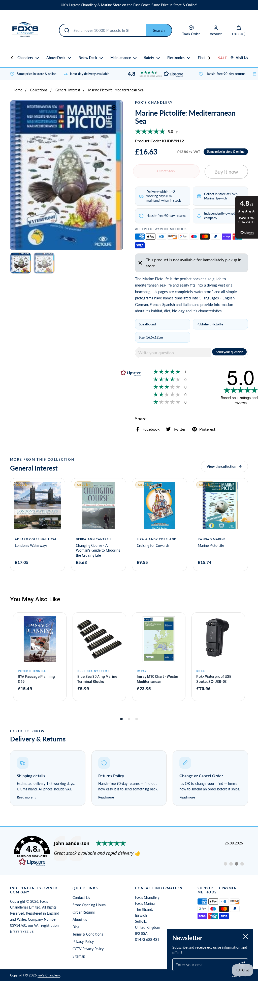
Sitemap (79, 956)
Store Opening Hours (89, 905)
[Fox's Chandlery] (25, 30)
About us (80, 919)
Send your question (229, 352)
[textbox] (174, 353)
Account (216, 34)
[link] (129, 851)
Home (17, 90)
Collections (38, 90)
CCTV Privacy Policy (88, 949)
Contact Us (81, 897)
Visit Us (242, 58)
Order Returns (84, 912)
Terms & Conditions (88, 934)
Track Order (191, 34)
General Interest (67, 90)
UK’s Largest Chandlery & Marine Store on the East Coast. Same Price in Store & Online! (129, 5)
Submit (159, 30)
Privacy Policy (83, 941)
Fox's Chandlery (49, 975)
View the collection (221, 466)
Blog (76, 927)
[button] (154, 73)
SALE (222, 58)
